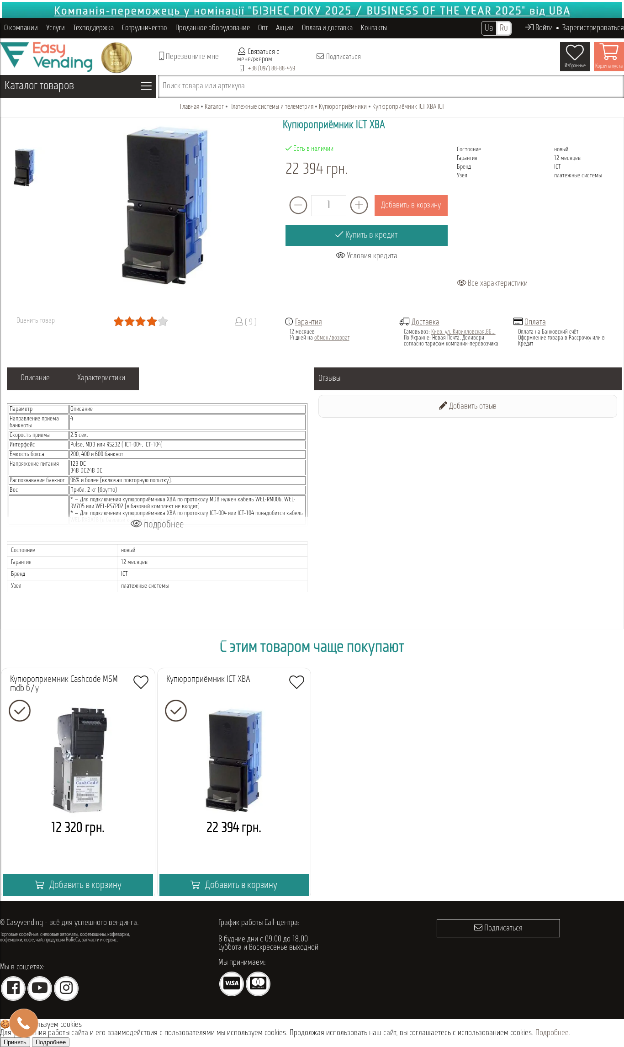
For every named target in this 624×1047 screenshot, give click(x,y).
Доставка (425, 323)
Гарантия (308, 323)
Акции (285, 28)
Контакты (374, 28)
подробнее (163, 525)
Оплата (535, 323)
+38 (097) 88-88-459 (271, 68)
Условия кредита (371, 256)
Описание (35, 378)
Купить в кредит (370, 235)
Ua (489, 28)
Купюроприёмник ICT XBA (208, 679)
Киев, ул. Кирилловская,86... (463, 332)
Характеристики (101, 378)
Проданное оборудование (212, 28)
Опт (263, 28)
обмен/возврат (331, 338)
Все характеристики (497, 284)
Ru (504, 28)
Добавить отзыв (472, 407)
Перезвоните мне (191, 57)
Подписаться (343, 57)
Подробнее (552, 1033)
